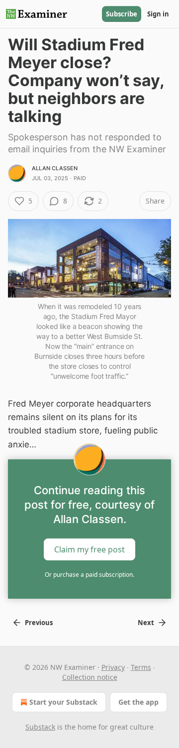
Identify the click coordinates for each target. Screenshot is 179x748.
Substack (40, 727)
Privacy (113, 667)
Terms (141, 667)
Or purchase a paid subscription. (89, 574)
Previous (39, 622)
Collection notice (89, 677)
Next (146, 622)
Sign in (158, 13)
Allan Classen (55, 168)
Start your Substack (63, 702)
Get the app (138, 702)
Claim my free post (89, 548)
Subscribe (121, 13)
